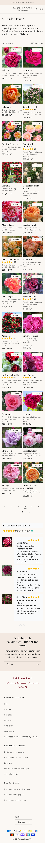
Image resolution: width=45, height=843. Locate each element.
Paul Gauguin (8, 296)
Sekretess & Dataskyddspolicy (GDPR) (21, 737)
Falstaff (5, 70)
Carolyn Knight (30, 225)
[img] (9, 531)
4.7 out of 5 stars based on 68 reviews (22, 683)
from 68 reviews (23, 531)
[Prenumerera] (38, 664)
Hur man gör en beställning (16, 757)
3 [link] (25, 506)
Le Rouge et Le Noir (11, 375)
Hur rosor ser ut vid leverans (17, 789)
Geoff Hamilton (30, 451)
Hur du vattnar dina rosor (15, 800)
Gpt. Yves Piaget (30, 336)
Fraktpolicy (9, 731)
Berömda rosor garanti (14, 752)
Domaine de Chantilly (28, 145)
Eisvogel (6, 485)
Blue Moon (7, 451)
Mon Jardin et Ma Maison (31, 187)
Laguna (26, 414)
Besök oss (8, 720)
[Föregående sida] (5, 506)
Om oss (7, 709)
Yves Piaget (28, 375)
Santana (6, 186)
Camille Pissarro (10, 144)
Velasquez (27, 70)
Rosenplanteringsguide (14, 795)
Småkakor (8, 726)
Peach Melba (29, 259)
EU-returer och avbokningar (16, 768)
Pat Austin (6, 107)
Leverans (8, 763)
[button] (36, 9)
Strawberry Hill (30, 107)
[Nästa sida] (29, 512)
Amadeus (6, 336)
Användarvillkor (11, 774)
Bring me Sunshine (11, 259)
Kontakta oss (10, 715)
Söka (6, 704)
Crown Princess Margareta (30, 486)
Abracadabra (8, 225)
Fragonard (7, 414)
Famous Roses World (25, 839)
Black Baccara (29, 296)
